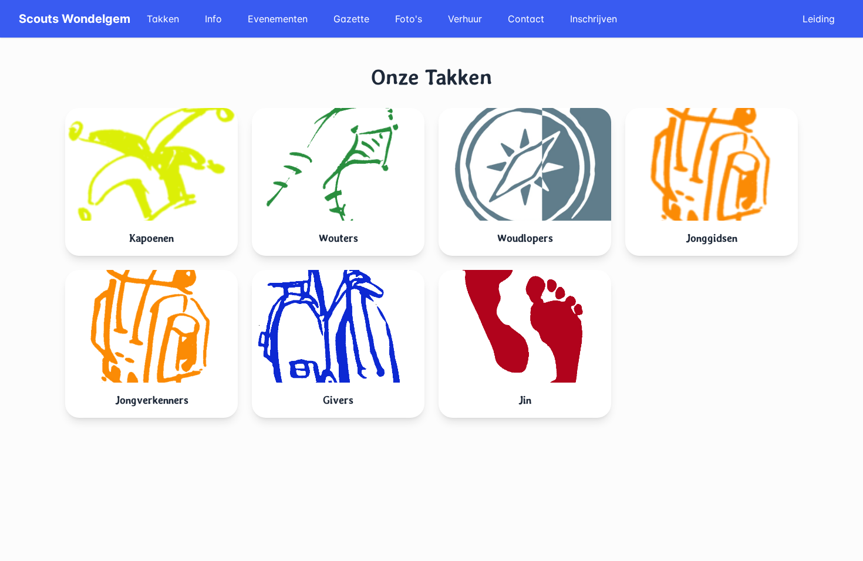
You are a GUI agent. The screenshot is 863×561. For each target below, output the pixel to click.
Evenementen (278, 19)
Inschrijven (593, 19)
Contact (526, 19)
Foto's (408, 19)
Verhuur (465, 19)
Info (213, 19)
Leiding (819, 19)
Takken (163, 19)
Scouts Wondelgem (74, 19)
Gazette (351, 19)
